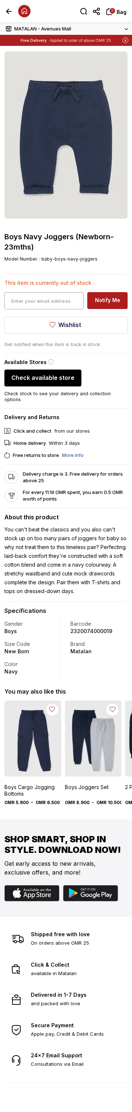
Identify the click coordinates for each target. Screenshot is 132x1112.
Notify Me (107, 300)
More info (73, 455)
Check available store (42, 377)
